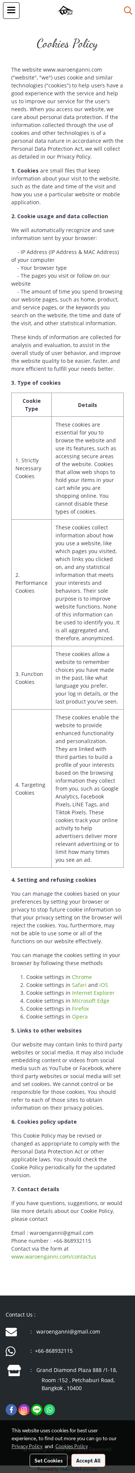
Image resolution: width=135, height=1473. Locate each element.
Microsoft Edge (91, 1000)
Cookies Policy (72, 1445)
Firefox (80, 1008)
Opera (80, 1016)
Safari (79, 984)
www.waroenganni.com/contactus (53, 1256)
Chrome (82, 976)
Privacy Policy (27, 1445)
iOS (103, 984)
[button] (125, 10)
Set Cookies (48, 1460)
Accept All (88, 1460)
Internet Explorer (93, 992)
